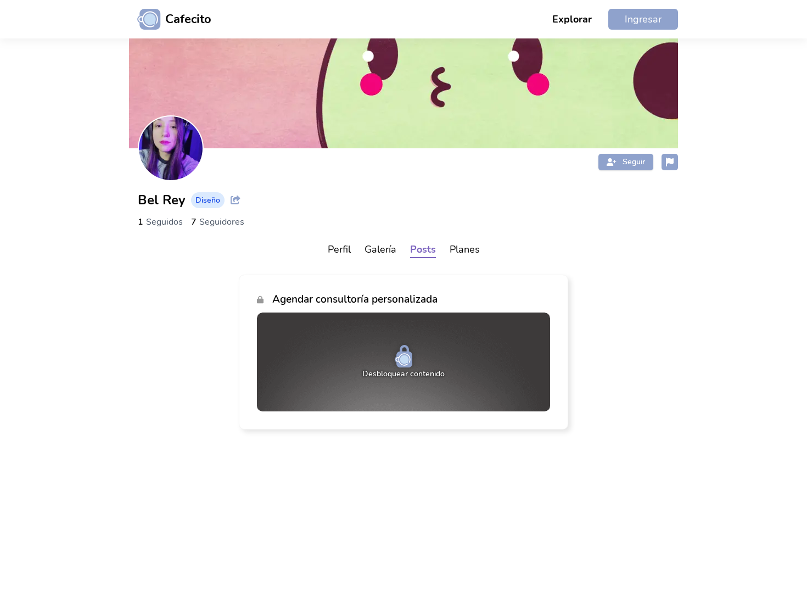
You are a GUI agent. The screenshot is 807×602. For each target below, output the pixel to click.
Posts (423, 249)
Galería (380, 249)
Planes (465, 249)
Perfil (339, 249)
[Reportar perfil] (670, 162)
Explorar (572, 19)
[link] (403, 352)
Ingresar (643, 19)
